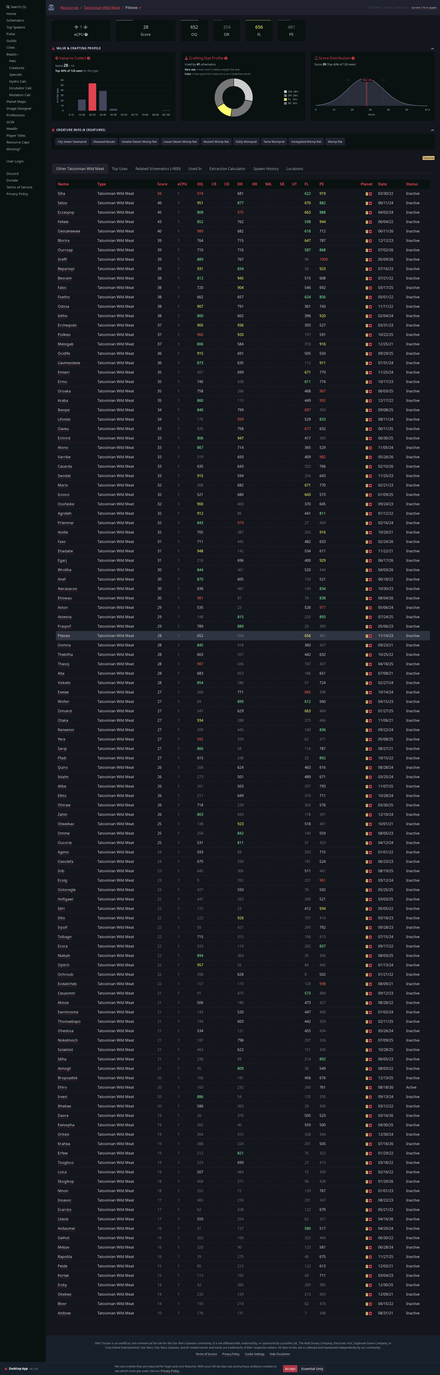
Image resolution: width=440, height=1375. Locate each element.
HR (254, 184)
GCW (10, 122)
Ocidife (64, 353)
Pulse (10, 33)
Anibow (64, 1313)
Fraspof (64, 626)
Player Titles (15, 135)
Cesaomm (66, 993)
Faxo (62, 541)
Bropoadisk (68, 1077)
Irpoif (62, 927)
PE (321, 184)
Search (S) (18, 6)
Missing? (13, 149)
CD (226, 184)
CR (214, 184)
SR (282, 184)
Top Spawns (15, 27)
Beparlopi (66, 268)
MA (268, 184)
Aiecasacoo (67, 588)
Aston (63, 607)
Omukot (65, 710)
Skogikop (66, 1181)
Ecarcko (65, 1209)
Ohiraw (64, 805)
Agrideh (65, 513)
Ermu (62, 381)
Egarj (62, 560)
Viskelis (64, 682)
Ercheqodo (67, 325)
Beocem (65, 278)
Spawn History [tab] (266, 168)
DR (240, 184)
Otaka (63, 720)
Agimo (63, 852)
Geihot (63, 1237)
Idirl (61, 908)
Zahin (62, 814)
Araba (63, 400)
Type (101, 184)
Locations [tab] (294, 168)
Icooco (63, 494)
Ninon (63, 1190)
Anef (62, 579)
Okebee (64, 1294)
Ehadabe (65, 550)
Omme (64, 833)
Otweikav (66, 823)
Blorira (63, 240)
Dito (61, 917)
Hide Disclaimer (280, 1354)
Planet (367, 184)
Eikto (62, 795)
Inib (61, 870)
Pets (11, 61)
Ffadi (62, 757)
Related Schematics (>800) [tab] (158, 168)
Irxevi (62, 1096)
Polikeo (64, 334)
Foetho (64, 296)
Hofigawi (65, 899)
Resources (69, 7)
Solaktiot (65, 1049)
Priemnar (66, 522)
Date (382, 184)
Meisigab (66, 344)
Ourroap (65, 249)
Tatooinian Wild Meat (102, 7)
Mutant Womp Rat (216, 142)
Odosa (63, 306)
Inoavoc (65, 1200)
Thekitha (65, 654)
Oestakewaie (69, 231)
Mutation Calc (18, 94)
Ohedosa (66, 1030)
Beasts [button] (12, 54)
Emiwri (64, 372)
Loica (62, 1171)
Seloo (62, 202)
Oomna (64, 645)
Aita (61, 673)
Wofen (63, 701)
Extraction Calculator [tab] (227, 168)
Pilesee (64, 635)
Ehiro (62, 1087)
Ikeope (64, 409)
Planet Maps (16, 101)
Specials (14, 74)
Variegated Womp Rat (306, 142)
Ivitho (63, 315)
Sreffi (62, 259)
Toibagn (65, 936)
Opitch (63, 964)
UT (294, 184)
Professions (15, 115)
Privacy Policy (17, 193)
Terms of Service (19, 187)
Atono (63, 447)
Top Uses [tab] (120, 168)
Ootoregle (67, 889)
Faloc (62, 287)
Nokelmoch (68, 1040)
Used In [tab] (195, 168)
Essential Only (312, 1369)
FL (307, 184)
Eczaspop (66, 212)
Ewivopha (66, 1124)
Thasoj (63, 663)
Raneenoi (66, 729)
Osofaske (66, 503)
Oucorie (65, 842)
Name (63, 184)
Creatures (15, 67)
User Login (15, 161)
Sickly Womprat (246, 142)
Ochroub (65, 974)
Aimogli (64, 1068)
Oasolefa (65, 861)
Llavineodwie (69, 362)
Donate (12, 180)
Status (412, 184)
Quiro (63, 767)
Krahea (64, 1143)
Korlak (63, 1275)
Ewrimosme (68, 1011)
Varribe (64, 456)
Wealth (11, 128)
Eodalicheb (67, 983)
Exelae (63, 692)
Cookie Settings (254, 1354)
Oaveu (63, 428)
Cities (10, 47)
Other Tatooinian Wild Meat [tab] (80, 168)
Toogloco (66, 1162)
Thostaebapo (69, 1021)
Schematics (15, 20)
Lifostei (64, 419)
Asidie (63, 532)
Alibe (62, 786)
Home (11, 13)
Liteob (63, 1218)
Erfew (63, 1153)
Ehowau (65, 598)
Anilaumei (66, 1228)
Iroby (62, 1284)
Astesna (65, 616)
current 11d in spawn (424, 7)
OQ (200, 184)
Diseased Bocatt (104, 142)
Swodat (64, 475)
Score (162, 184)
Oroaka (64, 391)
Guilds (11, 40)
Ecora (63, 946)
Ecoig (62, 880)
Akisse (63, 1002)
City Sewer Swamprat (72, 142)
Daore (63, 1115)
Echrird (64, 438)
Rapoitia (65, 1256)
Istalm (63, 776)
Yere (61, 739)
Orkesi (63, 1134)
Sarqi (62, 748)
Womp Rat (335, 142)
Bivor (62, 1303)
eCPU (182, 184)
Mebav (63, 1247)
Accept (290, 1369)
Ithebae (64, 1106)
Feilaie (63, 221)
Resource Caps (17, 142)
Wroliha (64, 569)
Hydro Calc (16, 81)
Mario (63, 485)
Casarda (65, 466)
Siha (61, 193)
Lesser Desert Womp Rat (180, 142)
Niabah (64, 955)
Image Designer (19, 108)
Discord (12, 173)
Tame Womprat (274, 142)
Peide (62, 1266)
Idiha (62, 1059)
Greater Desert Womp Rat (139, 142)
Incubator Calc (19, 88)
